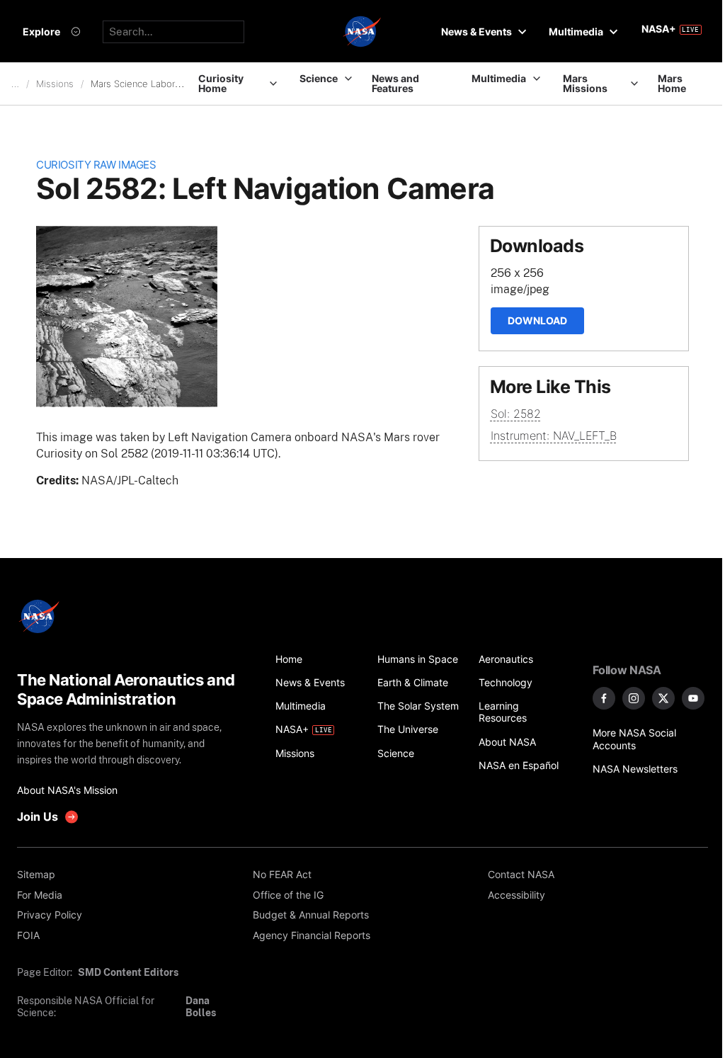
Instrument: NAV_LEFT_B (554, 435)
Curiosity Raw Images (96, 165)
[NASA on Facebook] (604, 698)
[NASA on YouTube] (693, 698)
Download (537, 320)
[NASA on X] (663, 698)
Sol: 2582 (516, 413)
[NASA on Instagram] (633, 698)
